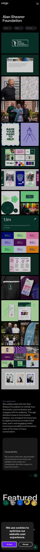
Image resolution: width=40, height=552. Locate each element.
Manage (25, 544)
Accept (9, 544)
